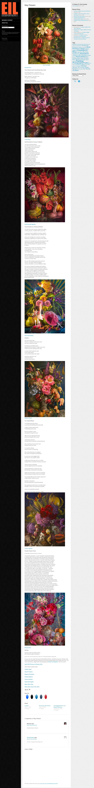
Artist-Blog (84, 47)
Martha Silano (28, 418)
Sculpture (83, 64)
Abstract (74, 44)
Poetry (86, 63)
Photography (77, 63)
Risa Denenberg (29, 335)
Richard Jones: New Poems (79, 16)
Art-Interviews (78, 45)
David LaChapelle (53, 661)
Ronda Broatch (30, 737)
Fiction (87, 52)
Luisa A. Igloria (28, 548)
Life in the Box (82, 55)
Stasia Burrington (29, 681)
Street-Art (74, 66)
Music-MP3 (75, 59)
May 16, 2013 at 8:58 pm (32, 739)
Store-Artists (87, 64)
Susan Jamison (29, 679)
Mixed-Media (80, 57)
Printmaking (78, 64)
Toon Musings (86, 69)
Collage (82, 49)
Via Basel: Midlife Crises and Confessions (82, 11)
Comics (87, 49)
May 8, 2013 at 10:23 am (32, 725)
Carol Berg (27, 139)
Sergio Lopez (28, 669)
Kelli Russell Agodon (30, 224)
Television (84, 66)
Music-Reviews (82, 59)
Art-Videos (79, 47)
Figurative (75, 53)
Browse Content (7, 20)
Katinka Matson (29, 676)
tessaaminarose (77, 37)
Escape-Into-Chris (80, 52)
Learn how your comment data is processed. (49, 783)
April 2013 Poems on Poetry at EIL (34, 664)
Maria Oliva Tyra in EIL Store (32, 686)
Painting (79, 61)
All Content (5, 25)
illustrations (84, 54)
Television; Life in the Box (78, 67)
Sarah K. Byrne (29, 671)
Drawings (81, 50)
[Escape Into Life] (10, 16)
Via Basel (75, 70)
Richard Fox (28, 67)
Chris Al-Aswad (75, 5)
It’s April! (26, 705)
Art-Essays (86, 44)
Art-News (84, 45)
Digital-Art (74, 50)
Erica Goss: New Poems (44, 705)
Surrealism (78, 66)
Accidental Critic (80, 44)
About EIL (5, 22)
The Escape (79, 68)
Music (78, 58)
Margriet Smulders (29, 674)
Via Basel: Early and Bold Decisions (81, 20)
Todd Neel (76, 29)
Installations (75, 55)
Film (79, 53)
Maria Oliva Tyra (29, 684)
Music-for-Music (84, 58)
